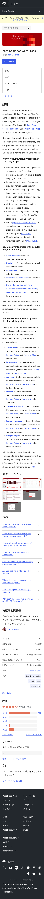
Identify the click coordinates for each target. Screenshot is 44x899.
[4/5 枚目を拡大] (38, 493)
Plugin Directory (8, 11)
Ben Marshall (13, 55)
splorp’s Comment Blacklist (24, 222)
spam (39, 681)
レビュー (9, 77)
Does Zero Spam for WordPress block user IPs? (16, 525)
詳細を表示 (7, 693)
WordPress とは (9, 796)
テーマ (26, 800)
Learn (4, 817)
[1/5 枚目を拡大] (17, 481)
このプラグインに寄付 (12, 780)
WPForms (10, 288)
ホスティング (8, 804)
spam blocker (36, 686)
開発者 (5, 825)
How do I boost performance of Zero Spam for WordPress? (17, 544)
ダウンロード (9, 61)
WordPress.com (10, 838)
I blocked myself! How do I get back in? (16, 590)
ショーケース (29, 796)
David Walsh (31, 241)
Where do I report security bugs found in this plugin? (16, 581)
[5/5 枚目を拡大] (17, 505)
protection (37, 676)
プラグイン (28, 804)
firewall (28, 676)
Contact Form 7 (27, 285)
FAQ (33, 467)
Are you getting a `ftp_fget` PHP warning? (17, 572)
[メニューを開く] (40, 3)
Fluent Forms (12, 292)
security (32, 681)
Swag (27, 830)
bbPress (7, 846)
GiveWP (9, 263)
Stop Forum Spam (10, 129)
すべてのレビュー (34, 734)
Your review (7, 734)
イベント (27, 821)
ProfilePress (11, 270)
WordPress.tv (9, 830)
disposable (26, 233)
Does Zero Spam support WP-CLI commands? (17, 553)
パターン (27, 809)
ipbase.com (11, 362)
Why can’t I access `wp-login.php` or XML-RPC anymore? (18, 600)
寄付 (26, 825)
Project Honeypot (32, 129)
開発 (7, 90)
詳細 (7, 71)
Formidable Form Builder (26, 288)
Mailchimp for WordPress (17, 277)
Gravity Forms (12, 285)
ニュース (6, 800)
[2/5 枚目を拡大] (38, 481)
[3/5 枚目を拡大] (17, 493)
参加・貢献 (28, 817)
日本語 (11, 862)
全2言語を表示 (36, 670)
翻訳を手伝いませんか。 (28, 19)
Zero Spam (32, 125)
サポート (9, 96)
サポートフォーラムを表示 (14, 758)
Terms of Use (30, 355)
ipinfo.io (10, 377)
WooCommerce (13, 255)
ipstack (9, 391)
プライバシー (8, 809)
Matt (5, 842)
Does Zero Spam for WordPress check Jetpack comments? (16, 535)
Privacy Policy (12, 355)
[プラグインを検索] (28, 28)
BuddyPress (9, 851)
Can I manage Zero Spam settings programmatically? (17, 563)
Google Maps (12, 435)
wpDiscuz (23, 292)
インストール (11, 83)
